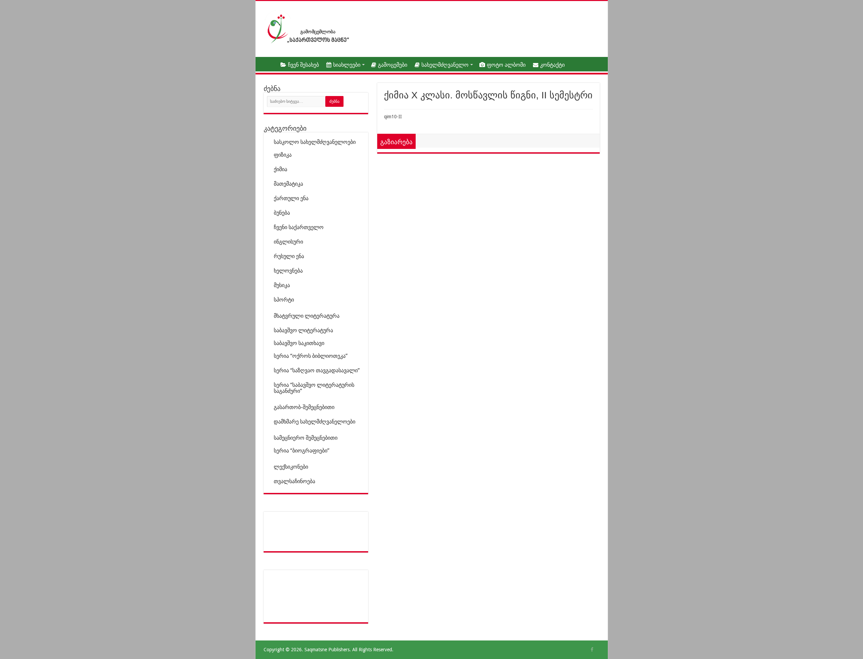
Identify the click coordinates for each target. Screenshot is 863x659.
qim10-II (393, 116)
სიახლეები (346, 65)
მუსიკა (282, 285)
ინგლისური (288, 242)
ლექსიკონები (291, 467)
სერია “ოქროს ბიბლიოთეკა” (311, 356)
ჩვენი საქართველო (299, 227)
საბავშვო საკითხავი (299, 343)
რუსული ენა (289, 256)
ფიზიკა (283, 155)
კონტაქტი (552, 65)
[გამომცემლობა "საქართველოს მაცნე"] (308, 27)
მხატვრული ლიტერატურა (306, 316)
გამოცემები (392, 65)
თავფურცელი (267, 64)
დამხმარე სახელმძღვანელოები (314, 421)
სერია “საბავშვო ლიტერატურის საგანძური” (314, 388)
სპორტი (284, 299)
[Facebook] (592, 650)
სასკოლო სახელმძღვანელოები (315, 142)
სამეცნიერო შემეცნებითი (305, 438)
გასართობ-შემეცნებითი (304, 407)
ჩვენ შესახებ (303, 65)
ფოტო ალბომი (506, 65)
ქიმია (280, 169)
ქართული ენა (291, 198)
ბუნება (282, 213)
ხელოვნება (288, 271)
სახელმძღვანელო (445, 65)
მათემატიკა (288, 184)
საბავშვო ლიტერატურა (303, 330)
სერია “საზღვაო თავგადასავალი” (317, 370)
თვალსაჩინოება (294, 481)
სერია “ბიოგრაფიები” (301, 450)
